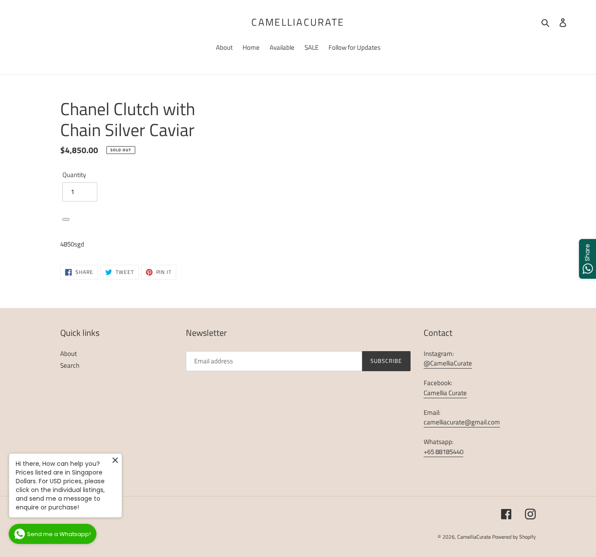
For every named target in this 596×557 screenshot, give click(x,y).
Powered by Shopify (514, 537)
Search (69, 365)
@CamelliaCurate (448, 363)
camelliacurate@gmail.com (462, 422)
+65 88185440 (443, 452)
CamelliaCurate (297, 22)
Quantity (74, 175)
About (68, 354)
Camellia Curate (445, 393)
